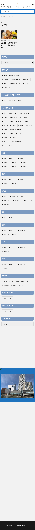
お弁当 (11, 16)
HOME (3, 7)
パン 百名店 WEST (8, 121)
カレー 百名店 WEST (23, 121)
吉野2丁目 (22, 230)
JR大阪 (26, 83)
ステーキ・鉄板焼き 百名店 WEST (13, 129)
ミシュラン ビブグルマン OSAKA (12, 100)
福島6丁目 (6, 166)
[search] (32, 11)
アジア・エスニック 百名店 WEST (13, 141)
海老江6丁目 (7, 204)
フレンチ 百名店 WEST (10, 125)
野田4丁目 (6, 268)
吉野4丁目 (16, 234)
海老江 (5, 196)
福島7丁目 (16, 166)
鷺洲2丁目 (22, 179)
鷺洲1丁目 (13, 179)
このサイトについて (18, 7)
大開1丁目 (13, 217)
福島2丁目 (22, 158)
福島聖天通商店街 (8, 281)
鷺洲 (5, 179)
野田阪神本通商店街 (22, 281)
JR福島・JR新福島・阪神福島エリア (13, 75)
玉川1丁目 (13, 247)
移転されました (8, 298)
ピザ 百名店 (24, 117)
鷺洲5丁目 (16, 183)
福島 (5, 158)
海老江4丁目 (17, 200)
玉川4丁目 (6, 251)
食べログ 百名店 (8, 113)
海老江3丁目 (7, 200)
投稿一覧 (9, 7)
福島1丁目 (13, 158)
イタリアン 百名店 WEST (10, 117)
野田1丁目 (13, 264)
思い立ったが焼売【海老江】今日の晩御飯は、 (9, 45)
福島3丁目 (6, 162)
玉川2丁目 (22, 247)
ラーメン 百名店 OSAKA (22, 113)
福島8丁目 (25, 166)
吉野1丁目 (13, 230)
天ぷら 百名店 (21, 133)
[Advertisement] (17, 347)
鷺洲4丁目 (6, 183)
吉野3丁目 (6, 234)
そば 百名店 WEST (8, 133)
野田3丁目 (22, 264)
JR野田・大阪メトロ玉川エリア (12, 83)
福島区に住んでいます (23, 525)
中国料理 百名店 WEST (26, 125)
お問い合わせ (29, 7)
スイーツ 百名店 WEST (10, 137)
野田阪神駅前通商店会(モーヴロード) (13, 285)
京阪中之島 (7, 87)
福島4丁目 (16, 162)
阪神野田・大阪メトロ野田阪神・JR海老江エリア (17, 79)
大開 (5, 217)
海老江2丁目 (25, 196)
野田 (5, 264)
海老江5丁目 (28, 200)
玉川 (5, 247)
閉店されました (8, 311)
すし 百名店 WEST (8, 145)
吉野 (5, 230)
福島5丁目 (25, 162)
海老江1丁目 (14, 196)
